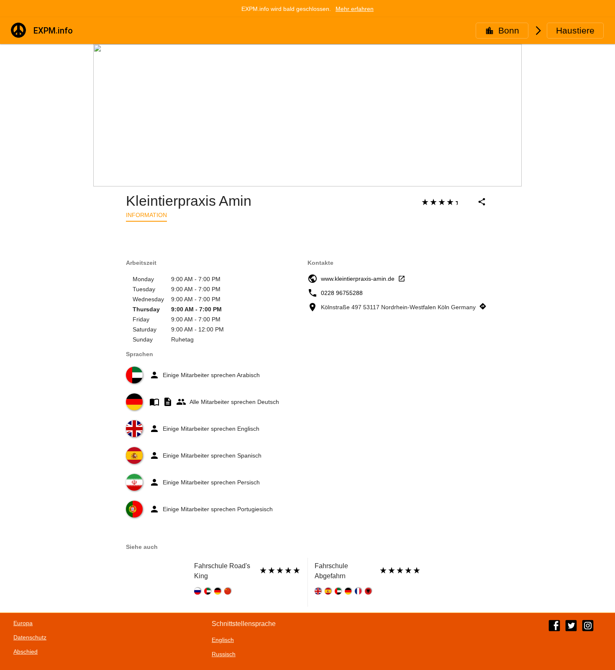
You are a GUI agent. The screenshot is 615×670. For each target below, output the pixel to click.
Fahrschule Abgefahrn (331, 570)
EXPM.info (53, 31)
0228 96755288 (342, 293)
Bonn (508, 31)
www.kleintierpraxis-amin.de (358, 278)
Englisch (223, 639)
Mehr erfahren (355, 8)
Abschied (25, 651)
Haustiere (575, 31)
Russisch (224, 654)
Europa (23, 623)
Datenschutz (29, 637)
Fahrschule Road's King (222, 570)
